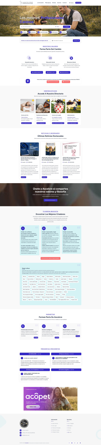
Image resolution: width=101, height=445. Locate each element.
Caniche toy (51, 279)
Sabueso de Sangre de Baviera (47, 297)
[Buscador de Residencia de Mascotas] (43, 106)
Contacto (65, 2)
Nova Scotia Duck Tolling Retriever (38, 289)
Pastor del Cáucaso (49, 291)
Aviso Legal (54, 425)
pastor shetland (59, 291)
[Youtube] (72, 443)
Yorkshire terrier (74, 299)
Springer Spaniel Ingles (38, 299)
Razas (58, 26)
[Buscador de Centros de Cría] (27, 106)
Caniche (45, 279)
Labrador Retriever (41, 286)
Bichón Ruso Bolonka (66, 276)
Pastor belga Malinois (71, 289)
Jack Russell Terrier (26, 286)
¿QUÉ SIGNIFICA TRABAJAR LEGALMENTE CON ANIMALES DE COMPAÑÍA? (66, 358)
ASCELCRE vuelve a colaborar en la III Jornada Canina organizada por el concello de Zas (50, 159)
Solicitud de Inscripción (50, 200)
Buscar (67, 26)
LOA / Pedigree (71, 423)
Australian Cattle (31, 276)
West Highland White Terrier (64, 299)
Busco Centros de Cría (26, 123)
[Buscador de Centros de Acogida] (58, 106)
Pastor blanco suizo (26, 291)
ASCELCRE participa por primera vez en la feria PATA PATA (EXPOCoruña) (71, 159)
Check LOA (77, 40)
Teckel (46, 299)
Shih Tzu (30, 299)
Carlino (57, 279)
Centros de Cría (24, 115)
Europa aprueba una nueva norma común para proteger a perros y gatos (28, 159)
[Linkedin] (80, 443)
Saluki (57, 297)
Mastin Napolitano (26, 289)
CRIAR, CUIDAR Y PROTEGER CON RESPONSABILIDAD (32, 374)
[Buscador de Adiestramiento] (74, 106)
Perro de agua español (39, 294)
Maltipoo (58, 286)
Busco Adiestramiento (72, 123)
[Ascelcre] (26, 3)
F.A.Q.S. (69, 430)
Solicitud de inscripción (53, 81)
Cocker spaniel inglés (33, 281)
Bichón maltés (57, 276)
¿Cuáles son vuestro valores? (31, 358)
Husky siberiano (66, 284)
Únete (36, 337)
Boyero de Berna (30, 279)
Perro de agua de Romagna (28, 294)
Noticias (54, 2)
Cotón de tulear (42, 281)
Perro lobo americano (50, 294)
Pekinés (65, 291)
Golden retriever (58, 284)
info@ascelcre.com (25, 435)
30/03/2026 (71, 162)
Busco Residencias (40, 123)
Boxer (24, 279)
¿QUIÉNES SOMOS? (37, 72)
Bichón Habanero (50, 276)
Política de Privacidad (56, 427)
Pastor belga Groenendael (59, 289)
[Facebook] (69, 443)
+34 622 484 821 (25, 430)
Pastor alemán (50, 289)
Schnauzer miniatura (70, 297)
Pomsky (63, 294)
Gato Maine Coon (33, 284)
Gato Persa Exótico (41, 284)
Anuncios (59, 2)
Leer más (23, 177)
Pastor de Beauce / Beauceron (38, 291)
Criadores (49, 2)
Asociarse (79, 2)
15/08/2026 (30, 162)
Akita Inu (24, 276)
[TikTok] (77, 443)
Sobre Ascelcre (55, 423)
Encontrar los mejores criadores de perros (51, 258)
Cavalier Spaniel (63, 279)
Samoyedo (62, 297)
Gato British (25, 284)
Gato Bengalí (63, 281)
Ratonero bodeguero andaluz (28, 297)
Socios (71, 2)
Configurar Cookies (55, 432)
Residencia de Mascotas (42, 115)
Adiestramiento (70, 115)
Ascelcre (24, 162)
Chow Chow (25, 281)
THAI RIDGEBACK (53, 299)
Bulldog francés (39, 279)
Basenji (38, 276)
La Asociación (40, 2)
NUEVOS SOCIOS (64, 72)
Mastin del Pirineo (66, 286)
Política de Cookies (55, 430)
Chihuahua (70, 279)
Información (66, 81)
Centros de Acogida (56, 115)
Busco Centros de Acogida (57, 123)
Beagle (43, 276)
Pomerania (58, 294)
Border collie (75, 276)
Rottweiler (38, 297)
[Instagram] (75, 443)
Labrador (34, 286)
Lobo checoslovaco (51, 286)
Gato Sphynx (50, 284)
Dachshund (50, 281)
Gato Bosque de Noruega (73, 281)
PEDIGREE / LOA (51, 72)
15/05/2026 (51, 162)
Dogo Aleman (56, 281)
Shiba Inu (24, 299)
